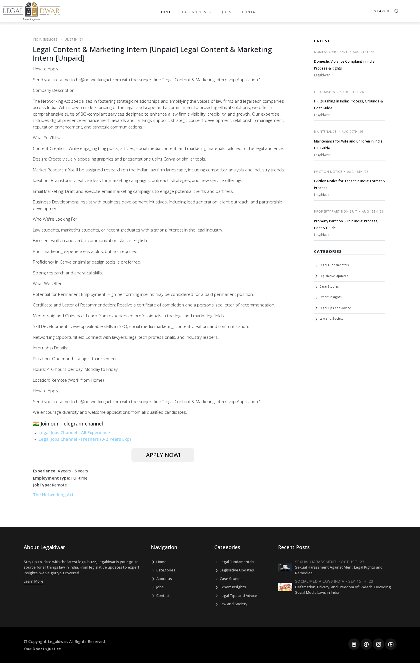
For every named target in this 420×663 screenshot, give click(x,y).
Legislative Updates (333, 276)
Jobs (226, 12)
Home (165, 12)
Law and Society (331, 318)
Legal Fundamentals (334, 265)
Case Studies (329, 286)
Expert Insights (330, 297)
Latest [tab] (322, 41)
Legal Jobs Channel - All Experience (74, 432)
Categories (165, 570)
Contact (251, 12)
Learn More (33, 581)
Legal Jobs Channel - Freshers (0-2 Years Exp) (85, 439)
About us (163, 578)
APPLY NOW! (163, 455)
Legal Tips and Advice (335, 308)
